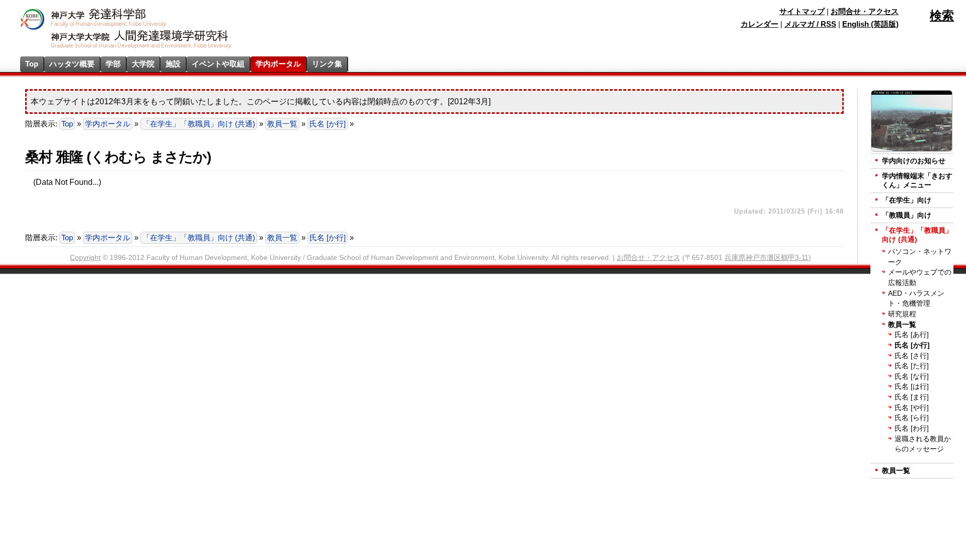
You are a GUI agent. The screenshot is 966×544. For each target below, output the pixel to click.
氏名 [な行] (912, 376)
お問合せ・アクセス (865, 12)
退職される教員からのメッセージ (923, 444)
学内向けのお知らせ (913, 161)
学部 (113, 63)
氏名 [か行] (327, 124)
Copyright (85, 257)
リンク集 (327, 63)
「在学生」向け (906, 200)
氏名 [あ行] (912, 334)
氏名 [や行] (912, 408)
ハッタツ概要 (72, 63)
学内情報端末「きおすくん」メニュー (917, 180)
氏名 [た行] (912, 366)
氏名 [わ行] (912, 428)
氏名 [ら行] (912, 418)
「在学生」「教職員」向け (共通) (198, 124)
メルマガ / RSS (810, 24)
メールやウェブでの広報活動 (919, 277)
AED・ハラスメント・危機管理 (916, 299)
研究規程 (902, 314)
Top (31, 63)
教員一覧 (282, 124)
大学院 (143, 63)
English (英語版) (870, 24)
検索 (942, 15)
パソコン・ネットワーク (919, 257)
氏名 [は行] (912, 386)
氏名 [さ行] (912, 356)
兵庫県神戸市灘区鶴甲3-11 (767, 257)
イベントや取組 (218, 63)
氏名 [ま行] (912, 397)
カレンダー (759, 24)
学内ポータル (278, 63)
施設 (173, 63)
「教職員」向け (906, 215)
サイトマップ (802, 12)
